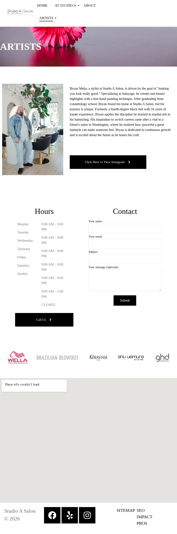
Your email (95, 236)
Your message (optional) (103, 267)
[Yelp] (70, 515)
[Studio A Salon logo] (19, 12)
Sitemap (126, 510)
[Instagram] (87, 515)
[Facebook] (52, 515)
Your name (95, 221)
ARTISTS (46, 18)
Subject (93, 252)
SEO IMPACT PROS (144, 517)
